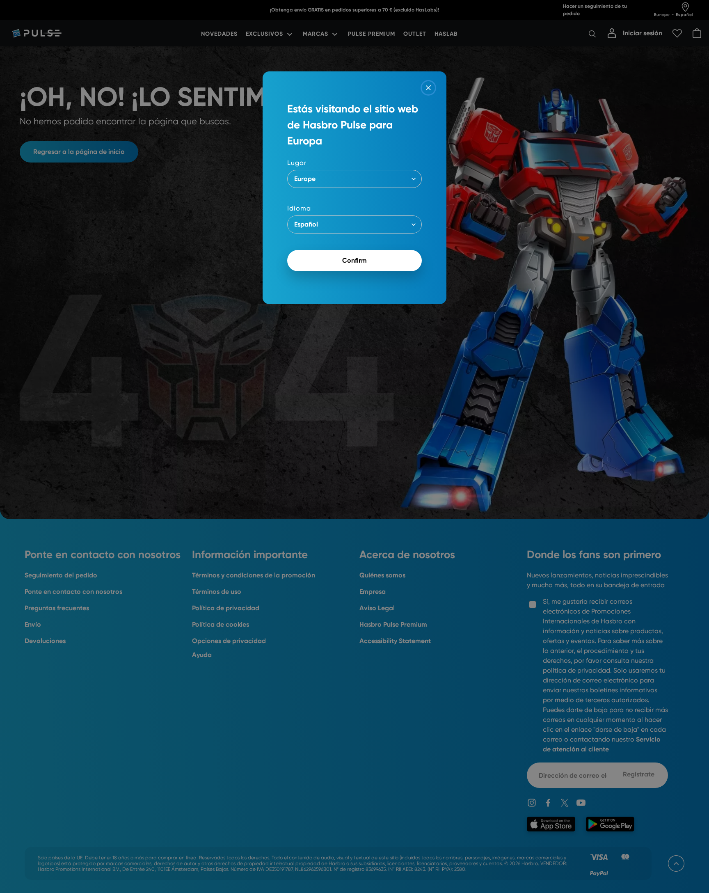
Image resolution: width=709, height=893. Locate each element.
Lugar (296, 163)
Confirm (354, 260)
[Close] (428, 87)
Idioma (299, 208)
